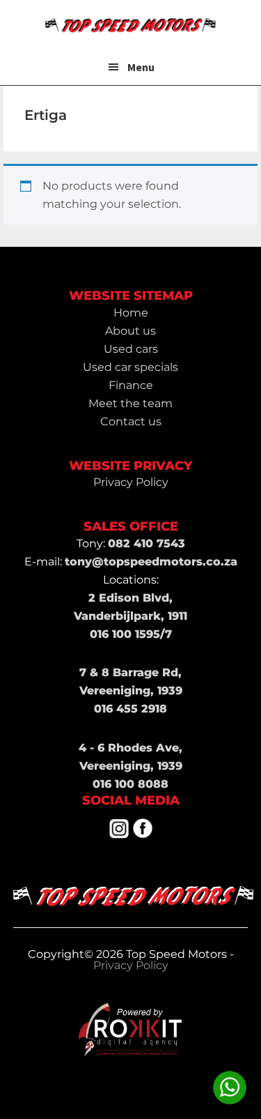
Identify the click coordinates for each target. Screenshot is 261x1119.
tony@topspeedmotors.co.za (151, 561)
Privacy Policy (130, 965)
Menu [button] (141, 67)
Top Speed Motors (130, 24)
